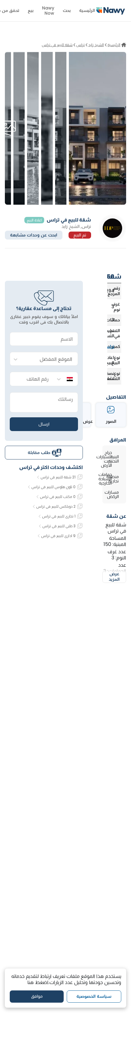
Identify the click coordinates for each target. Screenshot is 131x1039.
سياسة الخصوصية (94, 996)
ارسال (43, 424)
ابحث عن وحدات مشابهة (33, 235)
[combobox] (50, 359)
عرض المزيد (114, 576)
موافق (37, 996)
